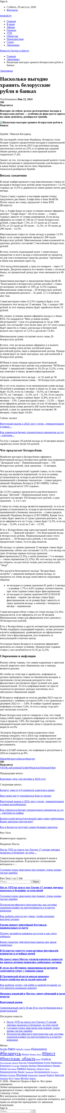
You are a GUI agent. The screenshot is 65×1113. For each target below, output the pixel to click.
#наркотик (29, 1072)
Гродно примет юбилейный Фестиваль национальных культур (23, 926)
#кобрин (33, 1065)
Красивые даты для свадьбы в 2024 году (23, 778)
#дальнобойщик (35, 1062)
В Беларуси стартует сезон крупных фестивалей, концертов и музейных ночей (29, 952)
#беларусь (12, 758)
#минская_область (35, 1069)
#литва (3, 1069)
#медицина (12, 1069)
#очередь (54, 1072)
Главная (11, 21)
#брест (48, 1053)
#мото (47, 1069)
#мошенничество (8, 1072)
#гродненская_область (9, 1063)
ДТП (9, 33)
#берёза (25, 1054)
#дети (47, 1062)
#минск (21, 1068)
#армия (27, 1049)
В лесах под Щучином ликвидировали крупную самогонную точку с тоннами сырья (29, 969)
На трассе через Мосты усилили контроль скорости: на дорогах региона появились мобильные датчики (31, 961)
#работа (50, 1075)
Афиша (11, 27)
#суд (11, 1078)
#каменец (24, 1066)
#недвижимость (42, 1072)
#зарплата (5, 1065)
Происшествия (15, 39)
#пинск (4, 1075)
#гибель (46, 1059)
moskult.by (6, 15)
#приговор (33, 1075)
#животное (56, 1062)
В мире (11, 24)
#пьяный (42, 1075)
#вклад (22, 758)
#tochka (3, 1049)
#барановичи (39, 1049)
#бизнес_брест (36, 1054)
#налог (21, 1072)
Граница (11, 30)
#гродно (23, 1063)
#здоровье (16, 1066)
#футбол (24, 1078)
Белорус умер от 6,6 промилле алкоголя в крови (27, 790)
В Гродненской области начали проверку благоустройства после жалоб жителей (24, 978)
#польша (21, 1075)
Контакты (12, 10)
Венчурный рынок (11, 1002)
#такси (17, 1078)
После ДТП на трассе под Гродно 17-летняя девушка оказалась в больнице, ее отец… (30, 851)
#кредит (30, 758)
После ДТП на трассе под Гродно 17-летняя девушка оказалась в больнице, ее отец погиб (31, 889)
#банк (3, 758)
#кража (56, 1065)
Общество (12, 36)
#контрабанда (44, 1065)
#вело (38, 1059)
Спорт (10, 42)
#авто (12, 1049)
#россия (59, 1075)
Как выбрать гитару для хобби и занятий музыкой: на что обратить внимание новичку (30, 986)
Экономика (13, 45)
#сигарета (4, 1078)
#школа (33, 1078)
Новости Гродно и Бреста (14, 50)
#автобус (20, 1049)
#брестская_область (18, 1058)
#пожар (12, 1075)
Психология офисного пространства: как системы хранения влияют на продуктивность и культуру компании (28, 907)
